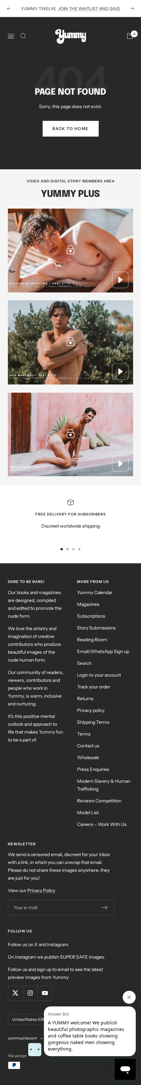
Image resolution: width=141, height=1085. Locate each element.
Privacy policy (91, 710)
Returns (85, 699)
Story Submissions (96, 628)
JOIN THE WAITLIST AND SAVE (89, 8)
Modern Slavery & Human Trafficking (103, 785)
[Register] (105, 907)
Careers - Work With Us (102, 824)
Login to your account (99, 675)
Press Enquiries (93, 769)
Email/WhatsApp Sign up (103, 651)
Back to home (70, 128)
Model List (88, 812)
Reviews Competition (99, 801)
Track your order (93, 687)
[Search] (23, 36)
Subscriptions (91, 616)
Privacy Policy (41, 890)
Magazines (88, 604)
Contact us (88, 746)
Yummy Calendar (94, 592)
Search (84, 663)
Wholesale (88, 757)
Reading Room (92, 640)
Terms (84, 734)
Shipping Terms (93, 722)
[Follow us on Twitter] (15, 993)
